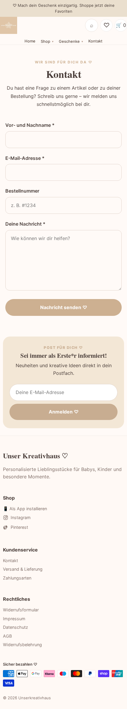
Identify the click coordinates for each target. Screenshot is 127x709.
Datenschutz (15, 627)
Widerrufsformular (21, 609)
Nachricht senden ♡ (63, 307)
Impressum (14, 618)
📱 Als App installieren (25, 508)
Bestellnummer (22, 191)
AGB (7, 636)
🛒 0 (121, 25)
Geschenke (69, 41)
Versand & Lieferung (23, 569)
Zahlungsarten (17, 577)
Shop (45, 41)
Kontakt (95, 41)
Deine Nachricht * (25, 224)
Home (30, 41)
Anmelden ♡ (64, 412)
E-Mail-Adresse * (25, 158)
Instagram (21, 517)
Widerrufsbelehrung (22, 644)
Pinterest (19, 527)
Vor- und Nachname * (30, 125)
